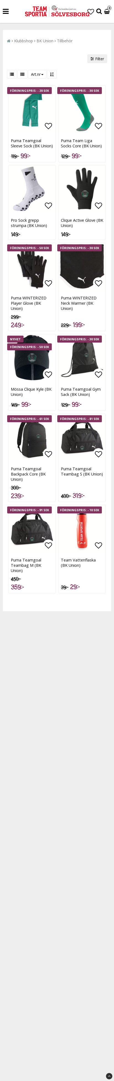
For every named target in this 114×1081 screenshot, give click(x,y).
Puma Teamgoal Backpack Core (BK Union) (28, 474)
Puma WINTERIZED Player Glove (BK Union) (28, 303)
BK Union (45, 40)
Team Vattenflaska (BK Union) (78, 562)
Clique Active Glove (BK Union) (82, 223)
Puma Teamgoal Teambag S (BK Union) (82, 471)
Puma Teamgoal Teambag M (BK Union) (26, 565)
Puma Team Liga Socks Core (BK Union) (81, 143)
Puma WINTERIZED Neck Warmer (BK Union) (79, 303)
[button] (90, 11)
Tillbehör (64, 40)
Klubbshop (23, 40)
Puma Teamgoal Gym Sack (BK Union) (81, 392)
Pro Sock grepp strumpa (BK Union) (29, 223)
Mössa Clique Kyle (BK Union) (31, 392)
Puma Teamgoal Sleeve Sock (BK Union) (32, 143)
